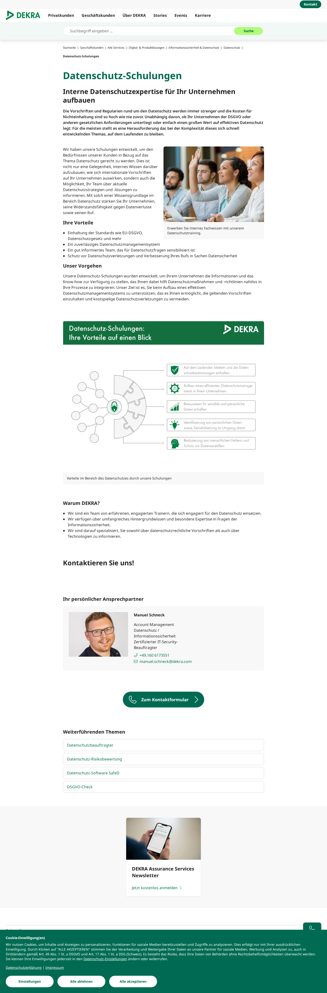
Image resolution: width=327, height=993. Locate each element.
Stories (160, 15)
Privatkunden (61, 15)
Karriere (203, 15)
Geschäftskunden (98, 15)
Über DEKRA (134, 15)
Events (181, 15)
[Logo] (25, 15)
